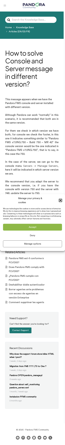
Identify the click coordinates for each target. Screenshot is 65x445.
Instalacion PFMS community (23, 397)
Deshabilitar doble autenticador (27, 285)
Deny (32, 235)
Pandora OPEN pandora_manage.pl (26, 375)
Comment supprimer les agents (26, 302)
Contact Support (20, 330)
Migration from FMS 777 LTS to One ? (28, 366)
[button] (60, 200)
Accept (32, 227)
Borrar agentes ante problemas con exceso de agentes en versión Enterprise (26, 293)
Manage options (32, 244)
